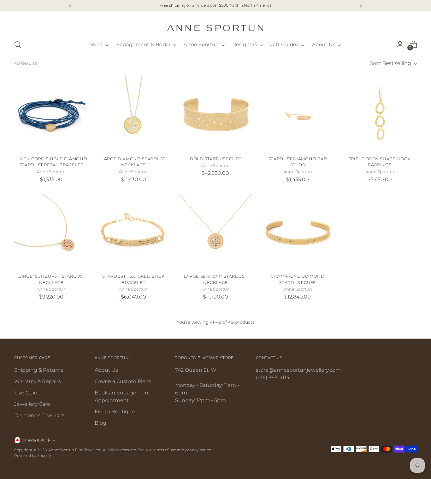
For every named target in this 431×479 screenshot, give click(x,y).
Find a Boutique (115, 412)
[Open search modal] (17, 44)
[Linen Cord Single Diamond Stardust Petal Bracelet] (51, 113)
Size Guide (27, 393)
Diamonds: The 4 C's (39, 415)
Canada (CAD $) (36, 440)
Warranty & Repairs (37, 381)
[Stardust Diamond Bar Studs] (298, 113)
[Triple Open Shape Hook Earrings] (380, 113)
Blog (100, 423)
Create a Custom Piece (123, 381)
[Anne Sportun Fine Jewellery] (215, 24)
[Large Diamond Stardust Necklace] (133, 113)
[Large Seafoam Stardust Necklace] (215, 231)
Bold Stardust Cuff (215, 158)
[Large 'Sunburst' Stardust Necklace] (51, 231)
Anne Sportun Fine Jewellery (74, 449)
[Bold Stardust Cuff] (215, 113)
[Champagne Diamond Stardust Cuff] (298, 231)
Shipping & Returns (38, 370)
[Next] (361, 5)
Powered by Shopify (32, 455)
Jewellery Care (32, 404)
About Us (106, 370)
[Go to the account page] (400, 44)
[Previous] (70, 5)
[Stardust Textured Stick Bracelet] (133, 231)
